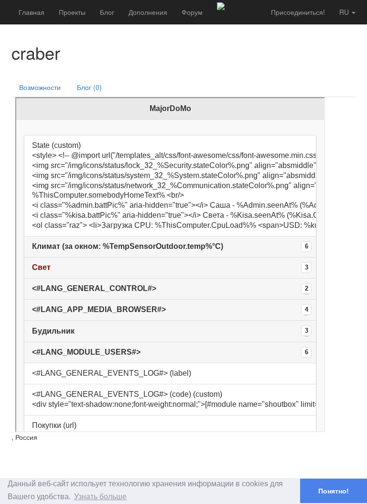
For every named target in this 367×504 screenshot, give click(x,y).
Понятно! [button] (333, 491)
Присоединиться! (298, 12)
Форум (192, 12)
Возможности (40, 87)
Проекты (72, 12)
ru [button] (345, 12)
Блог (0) (89, 87)
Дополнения (148, 12)
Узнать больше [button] (100, 497)
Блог (107, 12)
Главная (31, 12)
